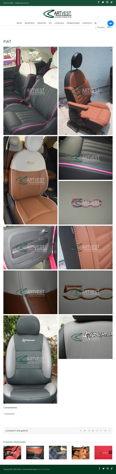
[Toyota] (80, 452)
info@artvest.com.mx (22, 3)
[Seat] (35, 452)
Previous (101, 27)
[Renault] (12, 452)
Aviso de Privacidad (43, 469)
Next (109, 27)
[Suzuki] (58, 452)
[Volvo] (103, 452)
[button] (96, 23)
